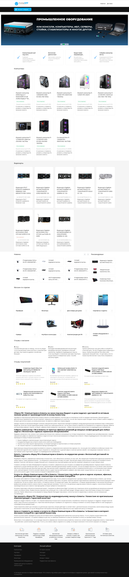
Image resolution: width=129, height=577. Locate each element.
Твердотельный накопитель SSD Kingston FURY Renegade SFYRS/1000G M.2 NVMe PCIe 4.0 (107, 271)
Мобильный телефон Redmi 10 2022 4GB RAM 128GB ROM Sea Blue (67, 369)
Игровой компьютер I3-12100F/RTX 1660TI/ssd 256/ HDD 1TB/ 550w (105, 95)
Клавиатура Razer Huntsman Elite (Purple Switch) (106, 280)
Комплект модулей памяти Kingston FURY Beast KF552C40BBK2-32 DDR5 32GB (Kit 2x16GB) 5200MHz (102, 370)
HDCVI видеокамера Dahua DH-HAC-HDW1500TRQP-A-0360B (56, 278)
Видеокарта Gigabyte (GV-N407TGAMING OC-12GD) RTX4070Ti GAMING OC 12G (64, 190)
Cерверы (18, 334)
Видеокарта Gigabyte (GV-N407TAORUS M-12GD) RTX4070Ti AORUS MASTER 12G (43, 190)
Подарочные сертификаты (48, 561)
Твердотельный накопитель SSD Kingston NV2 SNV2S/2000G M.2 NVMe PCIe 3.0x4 (33, 393)
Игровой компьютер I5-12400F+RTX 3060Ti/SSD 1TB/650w (64, 95)
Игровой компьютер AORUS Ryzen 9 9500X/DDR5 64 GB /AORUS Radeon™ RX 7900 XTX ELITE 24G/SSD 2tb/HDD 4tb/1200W (23, 96)
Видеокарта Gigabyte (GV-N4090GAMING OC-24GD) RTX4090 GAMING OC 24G (64, 233)
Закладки (42, 552)
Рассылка (42, 555)
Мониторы (45, 310)
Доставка (110, 3)
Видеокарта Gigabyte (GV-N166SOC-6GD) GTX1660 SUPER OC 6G (23, 232)
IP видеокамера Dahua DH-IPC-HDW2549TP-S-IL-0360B (81, 278)
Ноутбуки (17, 552)
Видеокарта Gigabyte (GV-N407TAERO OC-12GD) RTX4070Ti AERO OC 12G (105, 190)
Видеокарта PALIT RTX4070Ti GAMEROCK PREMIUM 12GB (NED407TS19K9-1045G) (23, 190)
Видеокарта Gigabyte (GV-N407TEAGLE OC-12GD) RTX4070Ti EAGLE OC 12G (84, 190)
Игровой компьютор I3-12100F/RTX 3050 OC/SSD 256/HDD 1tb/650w (43, 140)
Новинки (103, 3)
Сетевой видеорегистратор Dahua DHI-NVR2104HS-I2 (56, 270)
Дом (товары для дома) (74, 310)
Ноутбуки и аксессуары (49, 334)
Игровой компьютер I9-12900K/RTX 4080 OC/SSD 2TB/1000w (43, 95)
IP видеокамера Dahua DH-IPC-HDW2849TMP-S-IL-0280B (29, 261)
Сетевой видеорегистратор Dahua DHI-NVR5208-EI (81, 261)
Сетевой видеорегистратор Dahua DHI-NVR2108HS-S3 (30, 278)
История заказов (45, 549)
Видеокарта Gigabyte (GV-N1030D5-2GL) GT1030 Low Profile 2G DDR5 (43, 233)
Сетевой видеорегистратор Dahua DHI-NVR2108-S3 (55, 261)
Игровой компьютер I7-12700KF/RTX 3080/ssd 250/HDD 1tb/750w (23, 139)
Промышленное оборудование (23, 561)
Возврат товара (44, 558)
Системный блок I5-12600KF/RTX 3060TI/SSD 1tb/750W (63, 139)
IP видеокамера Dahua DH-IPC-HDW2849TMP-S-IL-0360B (29, 270)
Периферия (19, 310)
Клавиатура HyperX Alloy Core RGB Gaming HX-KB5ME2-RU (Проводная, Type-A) (32, 369)
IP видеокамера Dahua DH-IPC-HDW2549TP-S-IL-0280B (81, 270)
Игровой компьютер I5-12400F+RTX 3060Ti (84, 94)
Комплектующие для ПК (74, 334)
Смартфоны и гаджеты (100, 310)
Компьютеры (18, 549)
